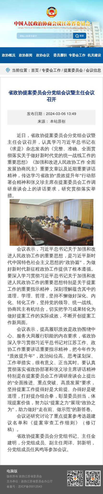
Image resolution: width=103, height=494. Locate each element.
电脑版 (12, 470)
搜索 (81, 35)
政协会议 (43, 55)
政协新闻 (25, 55)
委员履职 (60, 55)
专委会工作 (77, 55)
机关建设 (94, 55)
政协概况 (8, 55)
